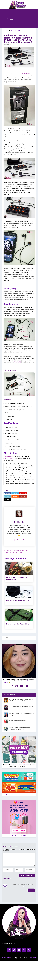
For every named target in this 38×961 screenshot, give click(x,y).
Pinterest (24, 493)
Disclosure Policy (22, 959)
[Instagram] (26, 686)
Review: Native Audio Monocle (17, 601)
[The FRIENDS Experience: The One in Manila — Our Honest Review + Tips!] (6, 700)
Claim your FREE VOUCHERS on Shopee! (14, 794)
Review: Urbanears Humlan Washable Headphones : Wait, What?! (19, 728)
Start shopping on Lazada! (19, 835)
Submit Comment (27, 875)
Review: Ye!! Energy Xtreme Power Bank (16, 550)
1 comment (13, 44)
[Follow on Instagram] (24, 950)
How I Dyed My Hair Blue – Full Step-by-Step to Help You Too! (21, 714)
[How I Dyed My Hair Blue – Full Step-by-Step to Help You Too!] (6, 714)
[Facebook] (17, 686)
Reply (31, 890)
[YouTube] (21, 686)
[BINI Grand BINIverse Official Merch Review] (6, 707)
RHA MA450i (17, 362)
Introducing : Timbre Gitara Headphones (16, 578)
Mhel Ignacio (19, 522)
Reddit (16, 496)
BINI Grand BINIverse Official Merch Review (21, 706)
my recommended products (22, 764)
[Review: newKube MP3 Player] (6, 721)
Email (8, 499)
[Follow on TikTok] (14, 950)
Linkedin (8, 496)
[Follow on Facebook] (9, 950)
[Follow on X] (29, 950)
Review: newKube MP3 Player (17, 720)
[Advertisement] (28, 18)
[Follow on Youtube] (19, 950)
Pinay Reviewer (6, 957)
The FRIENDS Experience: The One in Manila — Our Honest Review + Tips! (21, 699)
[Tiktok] (12, 686)
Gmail (24, 496)
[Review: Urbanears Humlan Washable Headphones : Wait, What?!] (6, 729)
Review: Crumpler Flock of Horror (18, 624)
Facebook (7, 458)
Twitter (12, 458)
